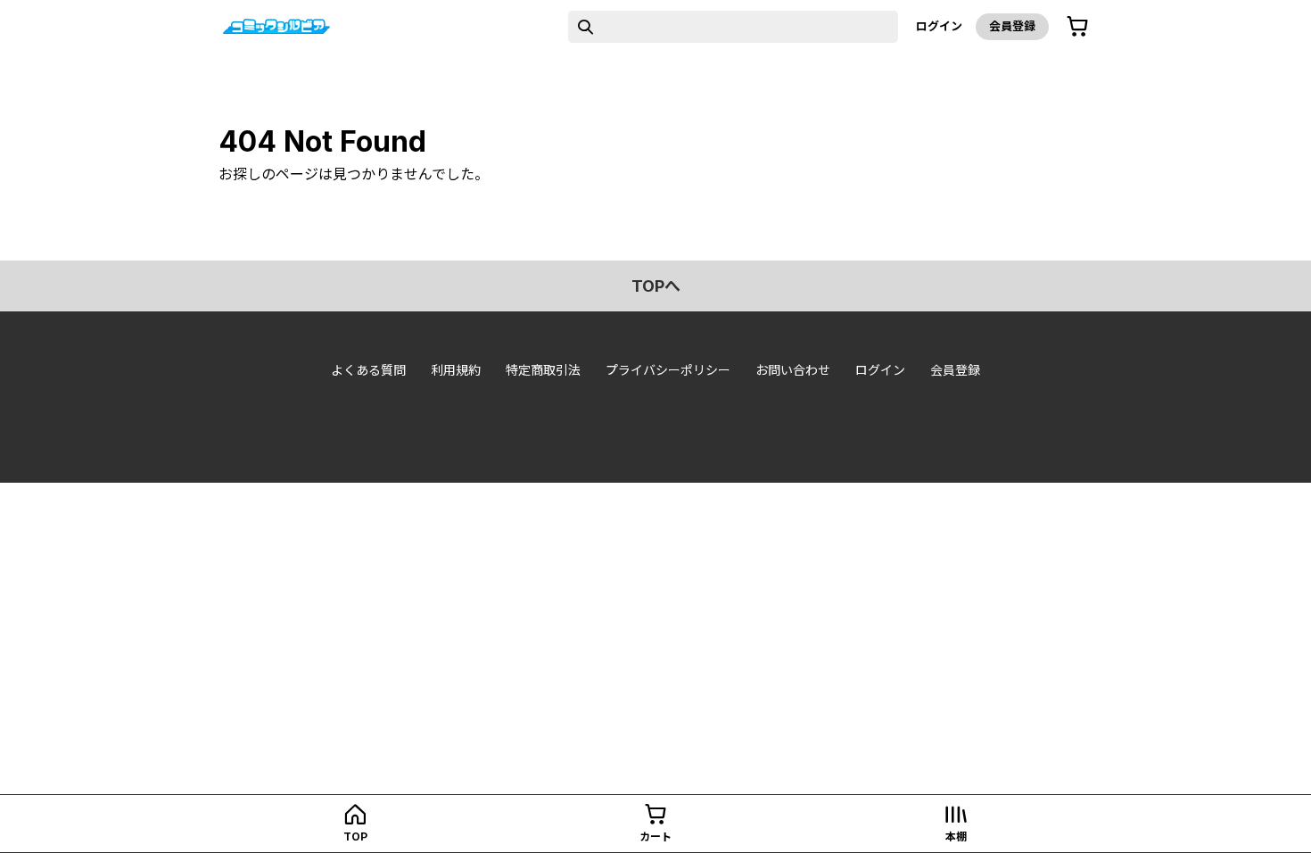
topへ (655, 286)
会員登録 (1012, 26)
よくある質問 (368, 369)
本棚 (956, 836)
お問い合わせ (792, 369)
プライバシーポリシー (668, 369)
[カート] (1077, 26)
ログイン (939, 26)
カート (655, 836)
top (355, 836)
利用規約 (456, 369)
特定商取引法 (543, 369)
